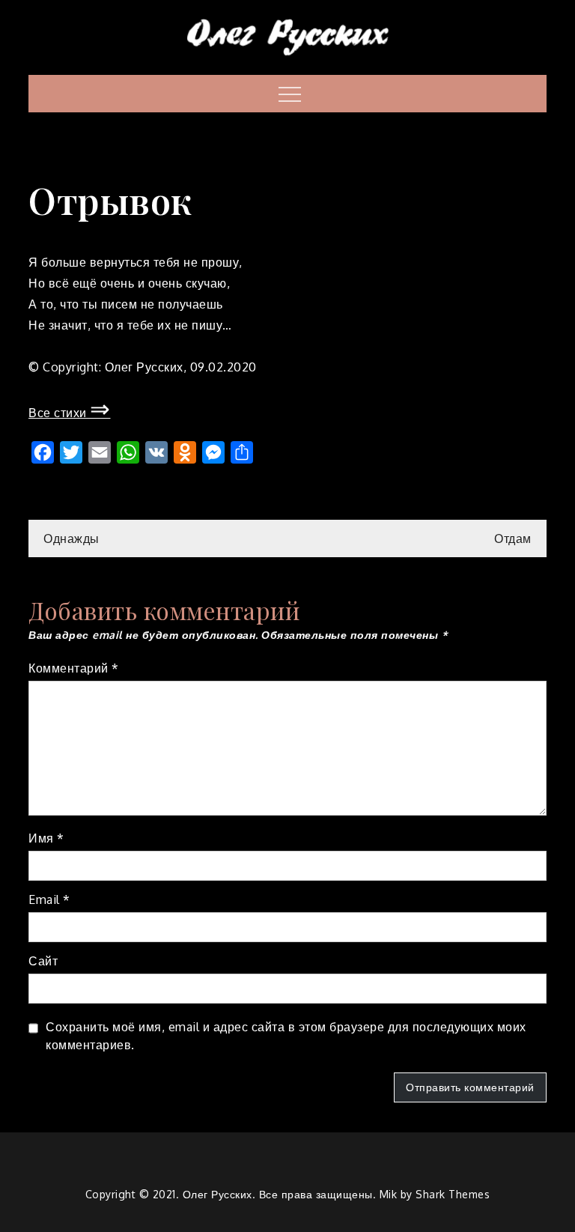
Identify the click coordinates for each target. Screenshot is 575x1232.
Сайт (43, 960)
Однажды (71, 538)
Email (49, 899)
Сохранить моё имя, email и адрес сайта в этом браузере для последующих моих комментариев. (286, 1035)
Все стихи (69, 412)
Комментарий (73, 668)
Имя (46, 838)
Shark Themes (453, 1194)
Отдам (513, 538)
